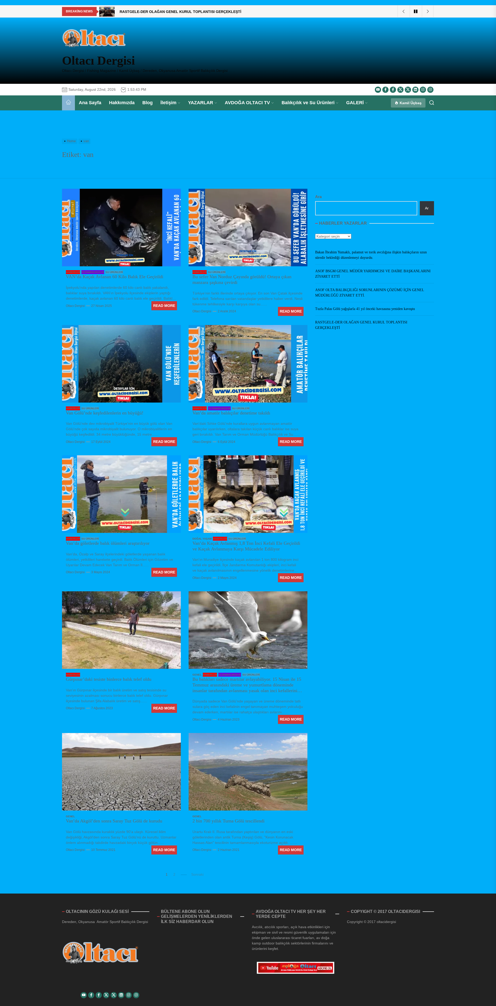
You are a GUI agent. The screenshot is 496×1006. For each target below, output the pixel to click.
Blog (147, 102)
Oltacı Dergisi (98, 60)
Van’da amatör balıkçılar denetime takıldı (231, 412)
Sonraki (197, 874)
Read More (164, 306)
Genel (197, 674)
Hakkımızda (122, 102)
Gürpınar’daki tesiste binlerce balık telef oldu (108, 679)
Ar (427, 208)
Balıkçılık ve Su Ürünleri (308, 102)
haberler (73, 272)
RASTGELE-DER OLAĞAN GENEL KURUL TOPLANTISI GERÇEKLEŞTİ (361, 325)
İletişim (168, 102)
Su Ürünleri (114, 272)
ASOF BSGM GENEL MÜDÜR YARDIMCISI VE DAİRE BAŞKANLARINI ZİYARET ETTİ (373, 273)
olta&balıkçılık (92, 272)
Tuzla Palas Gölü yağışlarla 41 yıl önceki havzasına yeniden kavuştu (365, 309)
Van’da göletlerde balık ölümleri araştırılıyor (108, 543)
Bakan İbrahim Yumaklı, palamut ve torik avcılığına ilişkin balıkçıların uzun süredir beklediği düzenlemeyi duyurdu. (371, 255)
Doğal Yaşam (202, 538)
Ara (318, 196)
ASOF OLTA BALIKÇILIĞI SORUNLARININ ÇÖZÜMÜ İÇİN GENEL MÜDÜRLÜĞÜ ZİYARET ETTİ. (369, 292)
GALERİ (355, 102)
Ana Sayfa (90, 102)
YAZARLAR (200, 102)
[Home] (68, 102)
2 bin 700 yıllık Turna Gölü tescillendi (228, 820)
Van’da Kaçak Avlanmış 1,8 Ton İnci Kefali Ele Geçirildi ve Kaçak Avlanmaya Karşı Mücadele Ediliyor (246, 546)
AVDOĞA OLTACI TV (247, 102)
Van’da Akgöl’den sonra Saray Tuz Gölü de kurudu (114, 820)
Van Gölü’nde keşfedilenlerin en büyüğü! (104, 412)
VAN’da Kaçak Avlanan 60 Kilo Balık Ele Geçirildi (114, 276)
